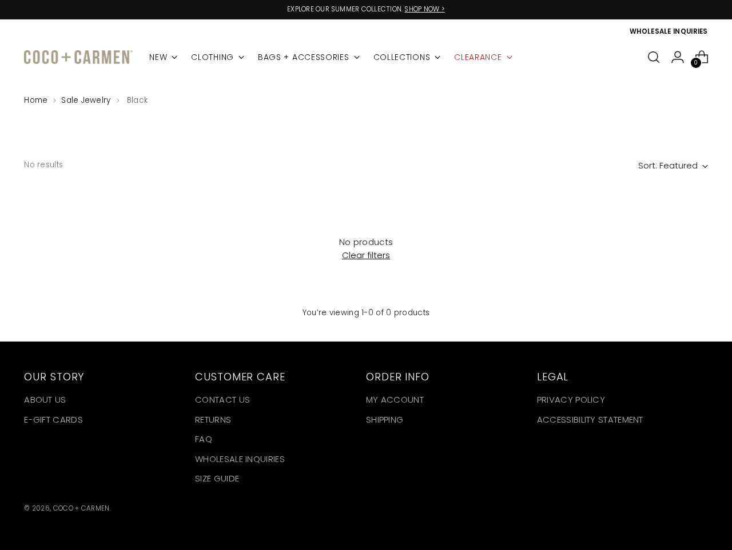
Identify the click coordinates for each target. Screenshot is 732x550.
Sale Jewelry (85, 100)
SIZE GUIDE (217, 478)
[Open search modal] (653, 57)
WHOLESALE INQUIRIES (240, 459)
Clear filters (366, 255)
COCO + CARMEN (81, 508)
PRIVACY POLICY (571, 400)
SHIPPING (384, 419)
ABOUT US (45, 400)
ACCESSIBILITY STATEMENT (590, 419)
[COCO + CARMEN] (78, 57)
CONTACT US (222, 400)
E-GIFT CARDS (53, 419)
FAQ (203, 439)
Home (35, 100)
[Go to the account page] (677, 57)
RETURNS (213, 419)
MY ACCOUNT (395, 400)
